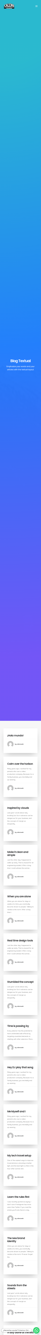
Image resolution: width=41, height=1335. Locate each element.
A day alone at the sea (20, 1332)
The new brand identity (16, 1239)
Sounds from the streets (17, 1287)
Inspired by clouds (18, 808)
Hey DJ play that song (20, 1067)
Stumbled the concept (20, 982)
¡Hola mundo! (15, 735)
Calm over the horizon (20, 764)
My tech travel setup (19, 1155)
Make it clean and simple (17, 853)
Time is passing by (18, 1026)
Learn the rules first (18, 1197)
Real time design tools (20, 940)
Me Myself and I (16, 1111)
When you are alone (19, 896)
